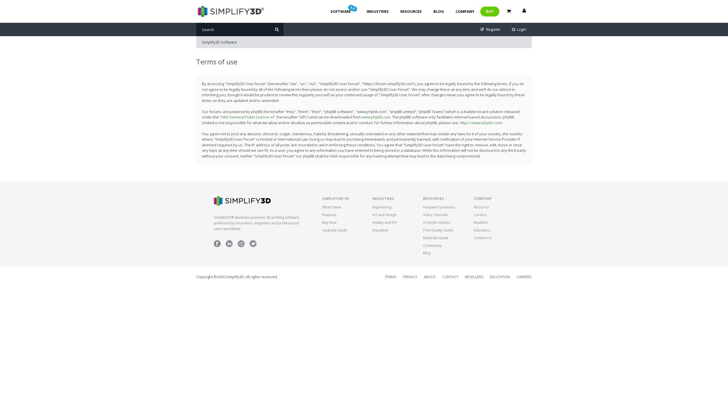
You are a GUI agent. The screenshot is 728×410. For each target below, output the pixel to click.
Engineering (382, 207)
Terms (390, 276)
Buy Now (329, 222)
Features (329, 214)
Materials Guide (435, 237)
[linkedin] (229, 245)
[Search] (277, 29)
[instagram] (241, 245)
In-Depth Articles (436, 222)
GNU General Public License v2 (247, 117)
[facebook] (217, 245)
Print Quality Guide (438, 230)
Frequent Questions (439, 207)
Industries (378, 11)
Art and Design (384, 214)
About (430, 276)
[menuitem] (519, 29)
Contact (450, 276)
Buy (490, 11)
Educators (482, 230)
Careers (480, 214)
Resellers (481, 222)
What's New (331, 207)
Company (465, 11)
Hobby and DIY (385, 222)
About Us (481, 207)
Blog (438, 11)
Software (343, 9)
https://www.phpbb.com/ (481, 122)
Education (380, 230)
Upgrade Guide (334, 230)
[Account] (524, 11)
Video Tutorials (435, 214)
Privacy (410, 276)
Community (432, 245)
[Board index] (230, 11)
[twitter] (253, 245)
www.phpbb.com (376, 117)
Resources (411, 11)
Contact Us (482, 237)
